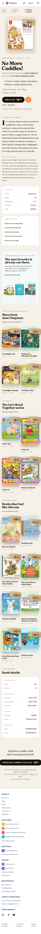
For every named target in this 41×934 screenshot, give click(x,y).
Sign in (31, 3)
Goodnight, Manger (10, 390)
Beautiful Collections (10, 854)
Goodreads (11, 90)
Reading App (7, 888)
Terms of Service (19, 925)
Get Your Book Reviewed (11, 901)
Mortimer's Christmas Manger (29, 355)
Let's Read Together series (22, 76)
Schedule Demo (8, 872)
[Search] (38, 3)
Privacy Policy (34, 925)
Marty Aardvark (28, 488)
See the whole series (11, 412)
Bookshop (27, 109)
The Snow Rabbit (9, 619)
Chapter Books (15, 11)
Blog (3, 801)
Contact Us (6, 811)
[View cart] (23, 3)
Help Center (6, 808)
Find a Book (6, 885)
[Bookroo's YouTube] (13, 914)
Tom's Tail (6, 444)
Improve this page (20, 772)
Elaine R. (27, 779)
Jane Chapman (31, 73)
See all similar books (11, 511)
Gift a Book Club (8, 841)
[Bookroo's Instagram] (2, 914)
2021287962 (30, 733)
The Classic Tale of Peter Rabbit (10, 583)
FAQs (4, 804)
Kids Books (4, 11)
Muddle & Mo (27, 543)
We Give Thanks (8, 547)
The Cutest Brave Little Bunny (28, 583)
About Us (5, 798)
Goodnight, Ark (8, 354)
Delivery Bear (27, 655)
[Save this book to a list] (28, 100)
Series (18, 436)
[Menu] (2, 3)
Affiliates (5, 814)
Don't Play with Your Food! (10, 657)
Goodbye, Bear (27, 390)
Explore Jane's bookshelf (12, 322)
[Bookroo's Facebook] (8, 914)
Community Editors (9, 891)
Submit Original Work (10, 904)
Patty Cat (25, 449)
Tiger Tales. (32, 705)
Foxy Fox (5, 490)
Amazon (18, 109)
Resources (6, 875)
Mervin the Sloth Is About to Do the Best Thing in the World (29, 621)
